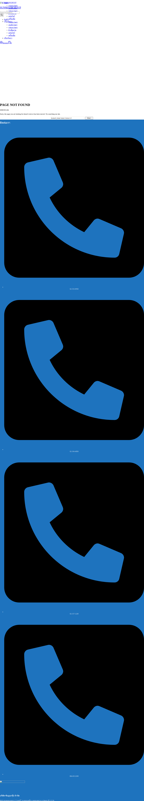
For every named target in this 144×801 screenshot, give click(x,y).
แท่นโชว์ (11, 33)
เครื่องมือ (11, 35)
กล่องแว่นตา (13, 27)
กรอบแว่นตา (13, 22)
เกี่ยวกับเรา (8, 38)
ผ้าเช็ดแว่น (12, 30)
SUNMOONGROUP (10, 7)
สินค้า (6, 19)
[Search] (2, 15)
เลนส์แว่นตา (12, 25)
